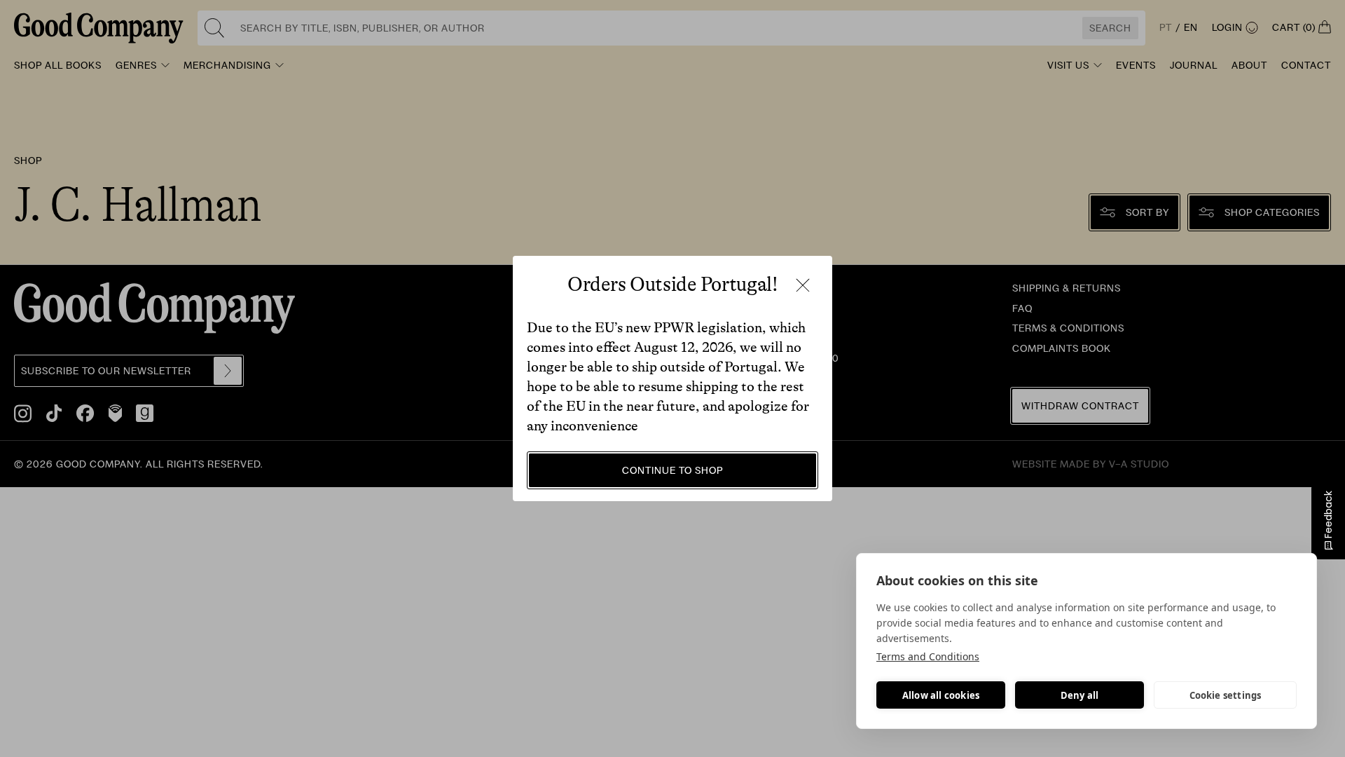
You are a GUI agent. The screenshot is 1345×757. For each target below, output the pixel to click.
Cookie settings (1225, 695)
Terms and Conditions (927, 656)
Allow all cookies (940, 695)
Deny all (1080, 695)
